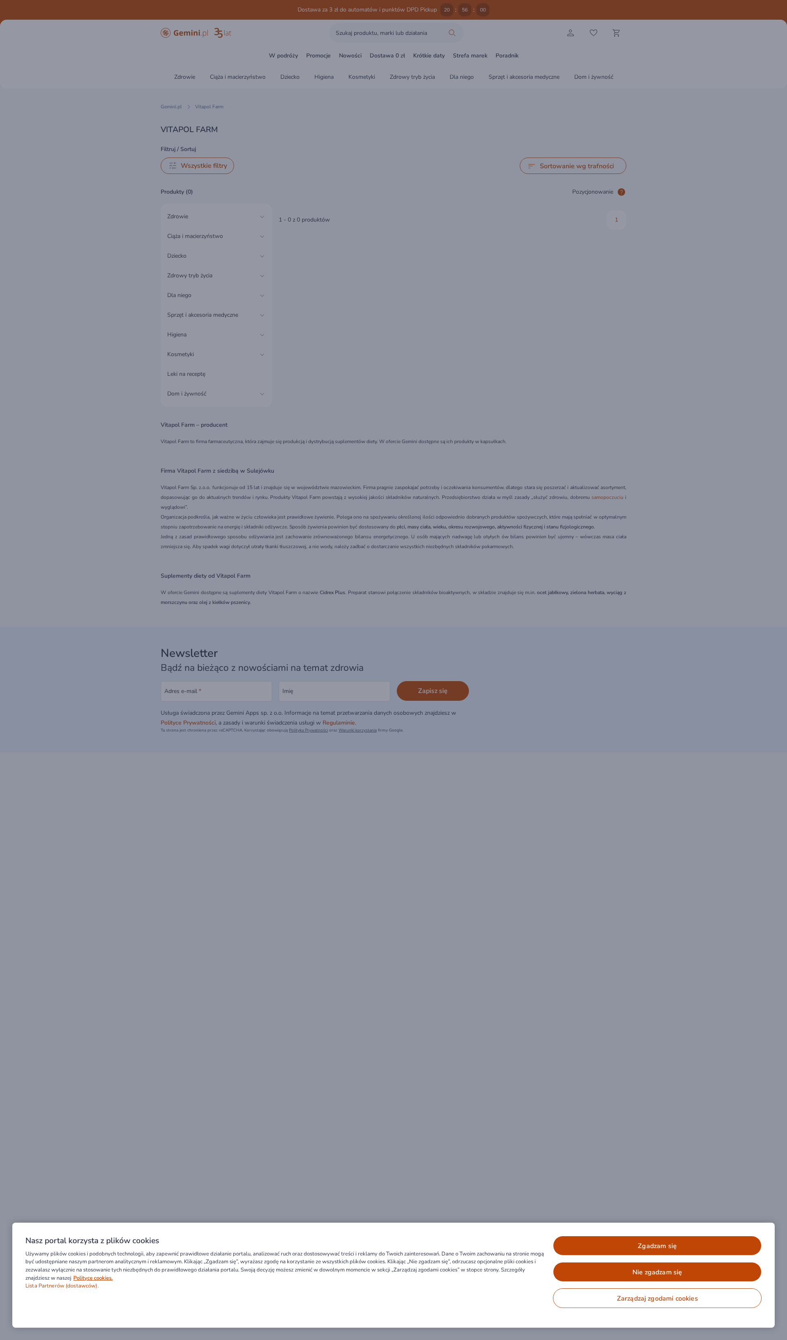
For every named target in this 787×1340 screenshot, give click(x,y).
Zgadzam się (657, 1246)
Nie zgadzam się (657, 1272)
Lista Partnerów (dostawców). (62, 1286)
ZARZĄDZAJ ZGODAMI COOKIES (657, 1298)
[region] (393, 1275)
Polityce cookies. (93, 1278)
